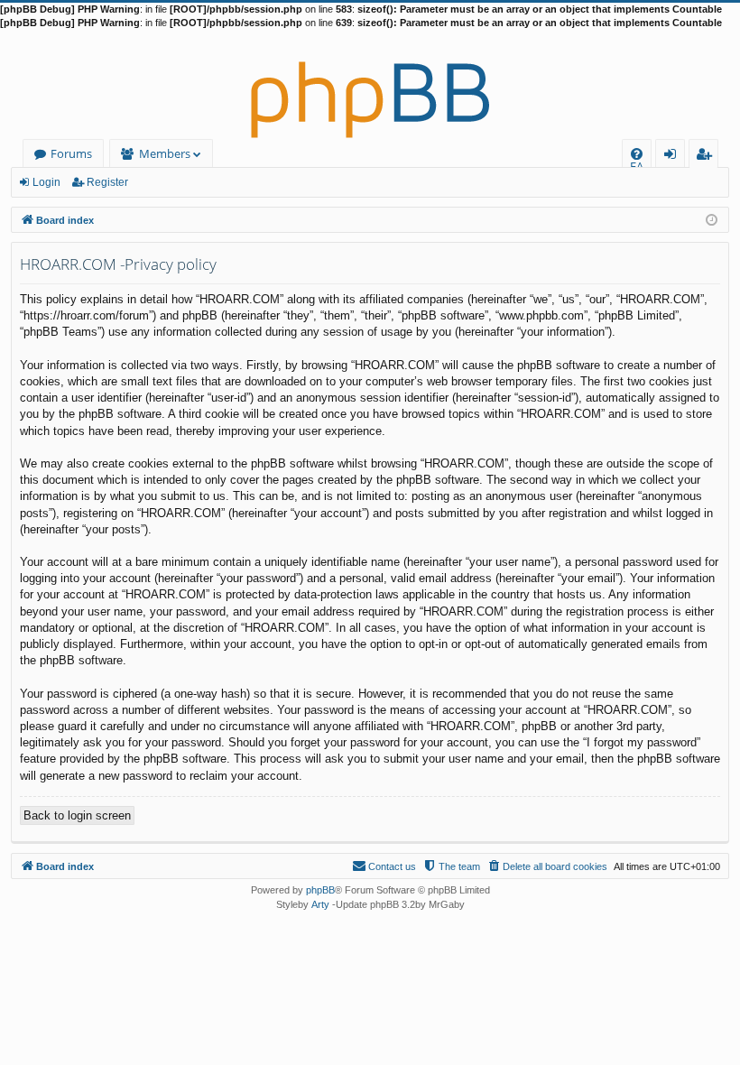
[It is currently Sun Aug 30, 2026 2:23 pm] (711, 219)
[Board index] (370, 85)
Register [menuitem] (707, 156)
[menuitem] (637, 154)
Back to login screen (77, 815)
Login (46, 182)
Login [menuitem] (673, 156)
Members (164, 153)
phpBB (320, 889)
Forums (71, 153)
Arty (320, 904)
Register (107, 182)
